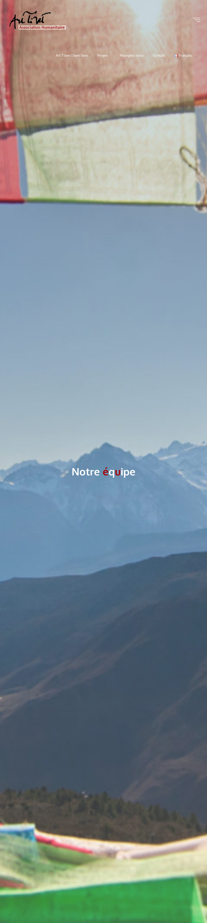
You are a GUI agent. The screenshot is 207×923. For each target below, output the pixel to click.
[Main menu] (196, 20)
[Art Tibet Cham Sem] (39, 20)
